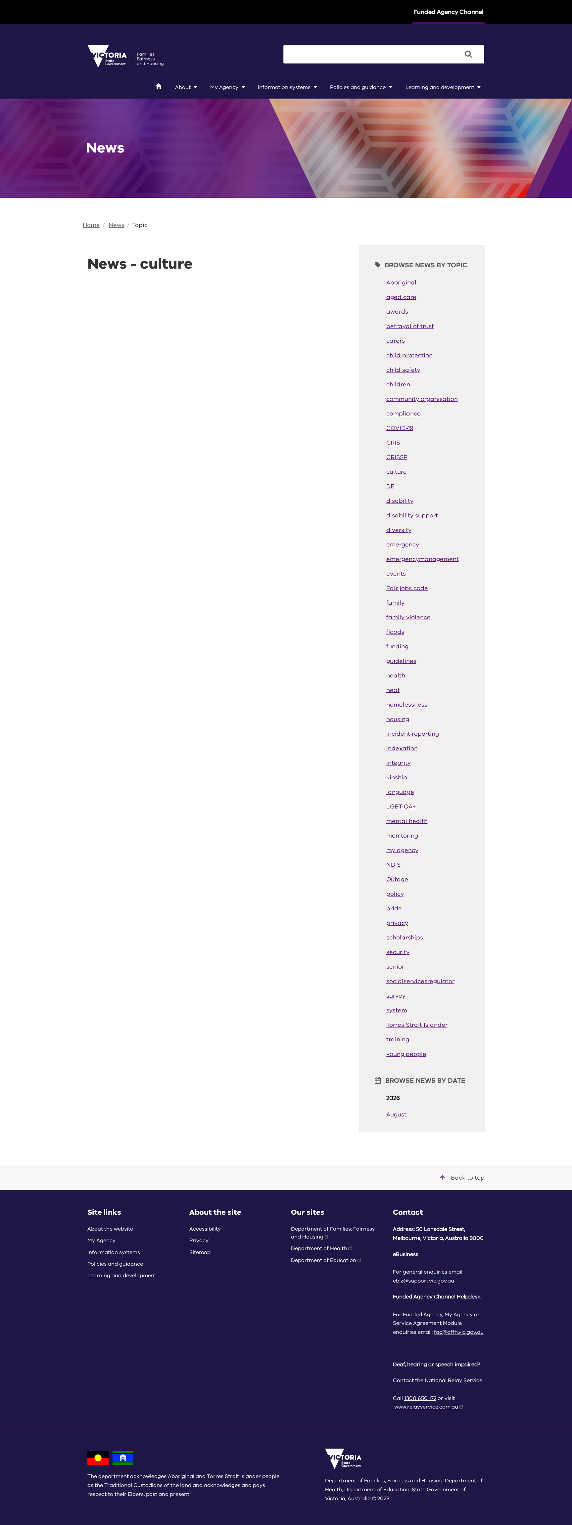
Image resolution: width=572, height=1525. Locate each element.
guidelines (401, 661)
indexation (402, 748)
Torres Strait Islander (417, 1025)
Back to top (468, 1178)
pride (394, 908)
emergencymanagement (422, 559)
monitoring (402, 836)
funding (397, 646)
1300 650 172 (420, 1398)
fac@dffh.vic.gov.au (459, 1332)
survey (395, 996)
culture (396, 472)
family (395, 603)
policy (395, 894)
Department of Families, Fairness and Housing (333, 1233)
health (395, 675)
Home (91, 225)
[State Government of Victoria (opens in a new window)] (125, 56)
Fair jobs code (407, 588)
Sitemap (200, 1252)
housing (397, 719)
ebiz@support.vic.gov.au (423, 1281)
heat (393, 690)
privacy (397, 923)
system (396, 1010)
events (396, 574)
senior (395, 967)
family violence (408, 617)
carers (395, 341)
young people (406, 1054)
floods (395, 632)
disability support (412, 515)
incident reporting (412, 734)
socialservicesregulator (420, 981)
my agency (402, 850)
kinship (396, 777)
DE (390, 486)
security (397, 952)
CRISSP (396, 457)
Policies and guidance (358, 87)
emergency (402, 544)
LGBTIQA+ (401, 806)
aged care (401, 297)
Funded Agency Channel (448, 12)
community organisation (422, 399)
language (400, 792)
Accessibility (205, 1229)
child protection (409, 355)
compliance (403, 413)
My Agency (224, 87)
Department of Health (319, 1248)
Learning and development (439, 87)
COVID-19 (399, 428)
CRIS (393, 443)
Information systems (284, 87)
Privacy (199, 1240)
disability (399, 501)
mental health (407, 821)
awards (397, 312)
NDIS (393, 865)
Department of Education (323, 1260)
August (396, 1114)
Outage (397, 879)
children (398, 384)
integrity (398, 763)
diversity (398, 530)
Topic (140, 225)
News (116, 225)
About (183, 87)
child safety (403, 370)
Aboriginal (401, 282)
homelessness (406, 705)
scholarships (404, 937)
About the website (110, 1229)
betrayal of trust (410, 326)
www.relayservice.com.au (426, 1407)
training (397, 1039)
